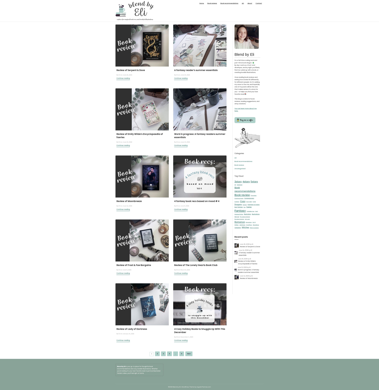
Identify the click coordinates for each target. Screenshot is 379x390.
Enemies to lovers (253, 205)
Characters (254, 195)
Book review (242, 195)
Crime (254, 201)
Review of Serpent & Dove (130, 70)
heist (256, 211)
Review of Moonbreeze (129, 201)
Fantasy (240, 211)
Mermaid (237, 217)
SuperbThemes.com (204, 387)
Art (243, 3)
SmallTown (249, 225)
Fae (244, 207)
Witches (245, 227)
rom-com (247, 219)
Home (201, 3)
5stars (254, 181)
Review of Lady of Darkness (131, 329)
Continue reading (123, 78)
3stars (238, 181)
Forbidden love (250, 211)
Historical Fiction (239, 214)
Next (189, 354)
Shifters (237, 225)
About (250, 3)
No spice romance (239, 219)
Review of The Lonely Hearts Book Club (195, 265)
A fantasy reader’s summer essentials (196, 70)
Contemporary (249, 198)
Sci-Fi (254, 222)
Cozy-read (249, 201)
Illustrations (255, 214)
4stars (246, 181)
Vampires (238, 228)
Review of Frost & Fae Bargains (133, 265)
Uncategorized (240, 169)
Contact (259, 3)
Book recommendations (229, 3)
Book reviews (212, 3)
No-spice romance (245, 217)
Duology (245, 205)
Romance (240, 222)
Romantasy (249, 222)
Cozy (242, 201)
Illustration (247, 214)
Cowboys (237, 201)
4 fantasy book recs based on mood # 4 (196, 201)
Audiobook (239, 185)
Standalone (256, 225)
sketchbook (242, 225)
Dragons (238, 204)
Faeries (249, 207)
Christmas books (239, 198)
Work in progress (254, 228)
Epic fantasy (239, 207)
